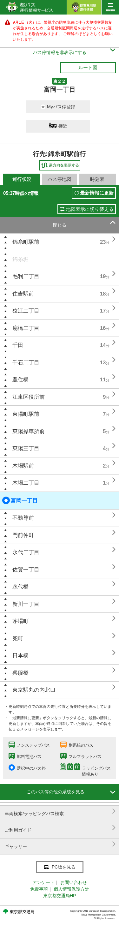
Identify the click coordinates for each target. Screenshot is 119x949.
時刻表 (97, 179)
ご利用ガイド (60, 827)
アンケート (43, 882)
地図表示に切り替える (90, 209)
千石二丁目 (25, 363)
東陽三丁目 (25, 448)
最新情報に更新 (97, 192)
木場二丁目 (25, 483)
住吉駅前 (23, 294)
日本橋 (20, 656)
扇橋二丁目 (25, 328)
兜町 (17, 639)
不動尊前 (23, 518)
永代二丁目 (25, 552)
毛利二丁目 (25, 276)
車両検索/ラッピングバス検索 (60, 811)
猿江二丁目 (25, 311)
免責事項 (39, 889)
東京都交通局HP (59, 895)
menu (110, 7)
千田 (17, 345)
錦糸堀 (20, 259)
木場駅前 (23, 466)
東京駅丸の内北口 (34, 690)
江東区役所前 (28, 397)
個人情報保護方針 (71, 889)
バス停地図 (59, 179)
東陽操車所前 (28, 431)
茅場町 (20, 621)
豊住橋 (20, 380)
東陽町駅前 (25, 414)
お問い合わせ (73, 882)
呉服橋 (20, 673)
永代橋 (20, 587)
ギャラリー (60, 844)
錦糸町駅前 (25, 242)
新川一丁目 (25, 604)
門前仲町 (23, 535)
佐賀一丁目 (25, 570)
